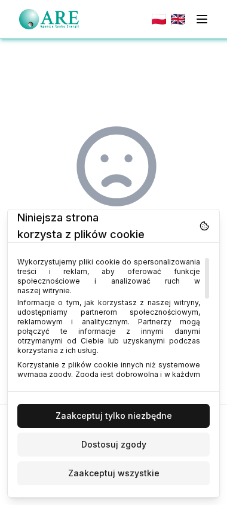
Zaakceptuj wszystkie (114, 473)
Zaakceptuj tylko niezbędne (114, 415)
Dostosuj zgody (113, 444)
